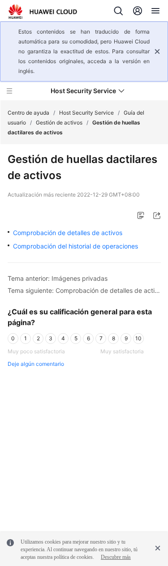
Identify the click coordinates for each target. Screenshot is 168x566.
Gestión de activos (59, 122)
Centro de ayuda (28, 112)
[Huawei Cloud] (43, 11)
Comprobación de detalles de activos (67, 232)
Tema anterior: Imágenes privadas (58, 278)
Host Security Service (86, 112)
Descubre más (116, 557)
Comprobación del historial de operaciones (75, 246)
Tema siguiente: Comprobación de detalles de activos (84, 290)
